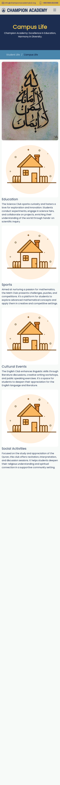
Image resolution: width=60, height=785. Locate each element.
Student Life (13, 54)
